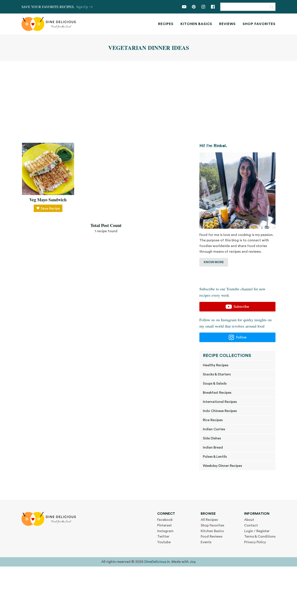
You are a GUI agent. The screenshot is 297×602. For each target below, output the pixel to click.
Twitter (163, 536)
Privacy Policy (255, 542)
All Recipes (209, 519)
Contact (251, 525)
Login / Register (257, 531)
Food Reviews (211, 536)
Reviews (227, 24)
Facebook (165, 519)
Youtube (164, 542)
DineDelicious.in (157, 561)
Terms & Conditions (259, 536)
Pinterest (164, 525)
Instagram (165, 531)
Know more (214, 262)
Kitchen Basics (196, 24)
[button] (237, 306)
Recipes (166, 24)
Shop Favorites (259, 24)
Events (206, 542)
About (249, 519)
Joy (192, 561)
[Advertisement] (148, 101)
